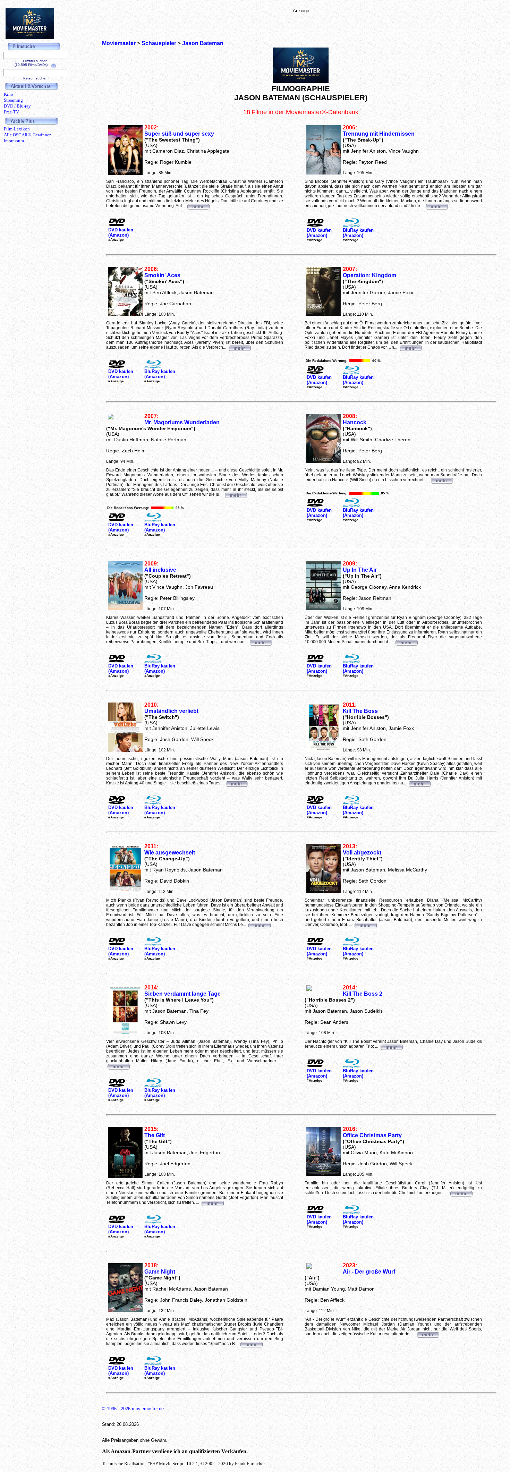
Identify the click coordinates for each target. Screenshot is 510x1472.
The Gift (154, 1135)
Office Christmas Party (372, 1135)
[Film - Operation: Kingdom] (410, 347)
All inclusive (160, 570)
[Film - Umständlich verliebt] (236, 783)
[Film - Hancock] (442, 479)
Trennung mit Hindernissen (379, 134)
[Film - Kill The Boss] (419, 783)
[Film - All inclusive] (260, 641)
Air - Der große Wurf (369, 1272)
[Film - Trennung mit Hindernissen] (436, 205)
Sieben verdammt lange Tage (182, 994)
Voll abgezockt (362, 853)
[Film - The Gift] (212, 1202)
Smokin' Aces (162, 275)
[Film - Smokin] (239, 347)
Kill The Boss (360, 711)
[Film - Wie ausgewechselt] (259, 924)
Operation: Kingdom (369, 275)
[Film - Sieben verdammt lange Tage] (118, 1065)
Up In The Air (360, 570)
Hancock (354, 422)
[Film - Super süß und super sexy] (198, 205)
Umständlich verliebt (171, 711)
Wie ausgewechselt (169, 853)
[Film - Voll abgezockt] (365, 924)
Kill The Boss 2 (362, 994)
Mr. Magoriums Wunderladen (182, 422)
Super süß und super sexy (179, 134)
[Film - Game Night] (251, 1343)
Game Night (159, 1272)
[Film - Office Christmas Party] (461, 1192)
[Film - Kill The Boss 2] (391, 1046)
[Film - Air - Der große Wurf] (428, 1333)
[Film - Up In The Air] (406, 641)
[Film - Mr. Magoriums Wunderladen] (235, 494)
